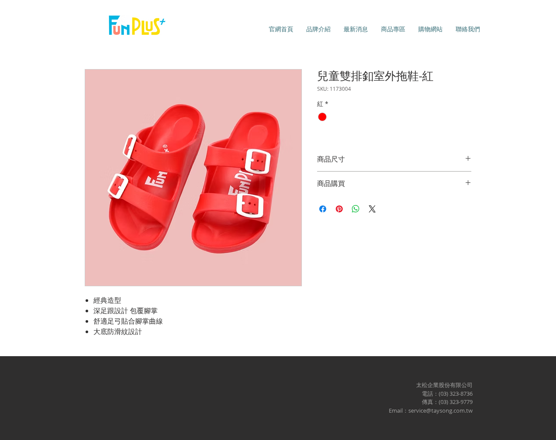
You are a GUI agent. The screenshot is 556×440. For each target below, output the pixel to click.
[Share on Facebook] (323, 209)
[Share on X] (372, 209)
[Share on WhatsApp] (356, 209)
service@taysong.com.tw (440, 410)
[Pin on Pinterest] (339, 209)
